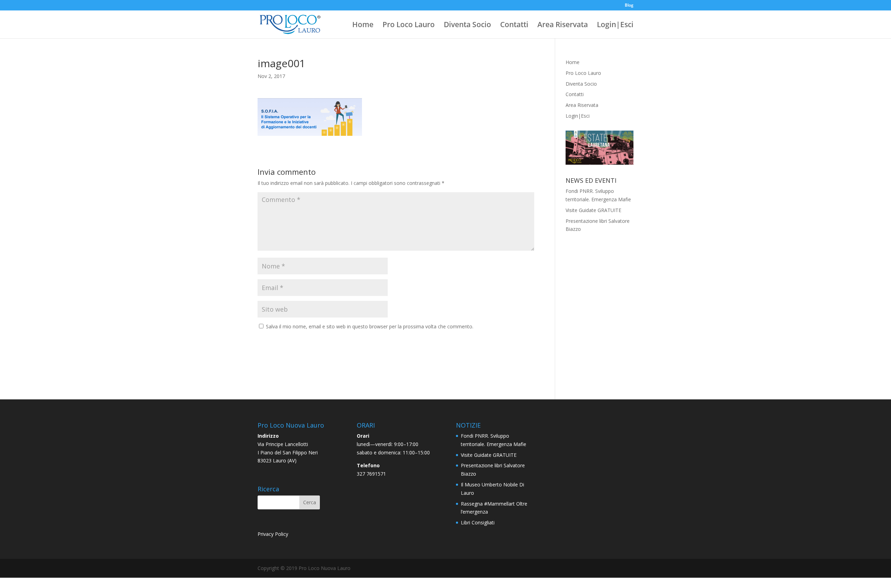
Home (362, 25)
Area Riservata (562, 25)
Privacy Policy (273, 534)
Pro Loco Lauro (409, 25)
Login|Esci (615, 25)
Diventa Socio (467, 25)
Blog (629, 5)
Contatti (514, 25)
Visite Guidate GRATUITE (593, 210)
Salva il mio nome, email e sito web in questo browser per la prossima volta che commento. (369, 326)
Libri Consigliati (478, 522)
